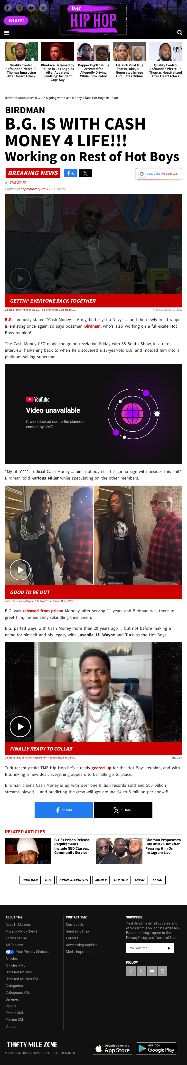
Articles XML (15, 965)
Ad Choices (14, 945)
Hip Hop (120, 880)
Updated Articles (19, 972)
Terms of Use (16, 938)
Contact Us (75, 924)
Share (67, 809)
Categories (14, 986)
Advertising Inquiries (82, 945)
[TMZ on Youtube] (31, 8)
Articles (12, 958)
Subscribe (169, 948)
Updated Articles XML (22, 979)
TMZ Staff (17, 182)
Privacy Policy (137, 938)
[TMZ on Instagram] (43, 8)
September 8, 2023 (34, 188)
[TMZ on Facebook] (8, 8)
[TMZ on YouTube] (152, 971)
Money (100, 880)
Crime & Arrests (73, 880)
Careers (72, 938)
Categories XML (18, 993)
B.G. (48, 880)
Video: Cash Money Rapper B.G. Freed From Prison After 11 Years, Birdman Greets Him (40, 601)
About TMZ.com (18, 924)
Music (140, 880)
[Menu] (7, 32)
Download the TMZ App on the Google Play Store (156, 1048)
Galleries (12, 999)
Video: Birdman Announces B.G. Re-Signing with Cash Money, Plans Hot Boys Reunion (40, 309)
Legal (157, 880)
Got (16, 20)
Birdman (29, 880)
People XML (15, 1013)
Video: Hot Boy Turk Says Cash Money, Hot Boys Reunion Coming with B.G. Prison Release (40, 757)
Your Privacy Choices (32, 952)
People (11, 1006)
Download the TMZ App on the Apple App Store (112, 1049)
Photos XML (15, 1020)
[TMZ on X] (19, 8)
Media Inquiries (77, 952)
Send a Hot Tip (77, 931)
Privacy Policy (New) (21, 931)
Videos (11, 1027)
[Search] (180, 32)
